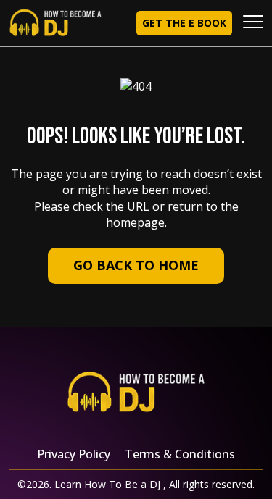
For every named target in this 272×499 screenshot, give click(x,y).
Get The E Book (184, 23)
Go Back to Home (136, 265)
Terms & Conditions (180, 454)
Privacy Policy (73, 454)
